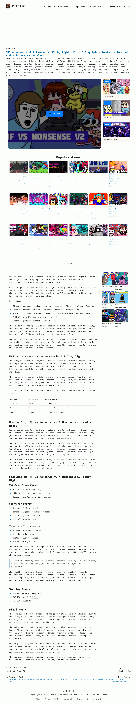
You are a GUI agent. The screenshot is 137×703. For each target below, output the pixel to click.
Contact (97, 699)
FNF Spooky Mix (112, 7)
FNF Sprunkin (78, 7)
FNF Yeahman (95, 7)
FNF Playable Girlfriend (25, 597)
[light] (129, 6)
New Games (63, 7)
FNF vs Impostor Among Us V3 (28, 593)
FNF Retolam (49, 7)
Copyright (69, 699)
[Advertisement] (68, 29)
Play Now (56, 114)
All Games (69, 263)
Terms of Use (83, 699)
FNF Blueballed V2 (22, 601)
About (39, 699)
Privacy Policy (52, 699)
